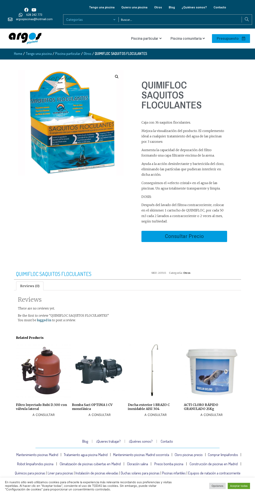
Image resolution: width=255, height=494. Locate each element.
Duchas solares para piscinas (140, 473)
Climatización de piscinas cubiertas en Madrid (90, 464)
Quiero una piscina (134, 7)
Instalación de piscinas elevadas (96, 473)
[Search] (247, 20)
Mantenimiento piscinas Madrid (37, 454)
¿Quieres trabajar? (108, 441)
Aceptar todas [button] (239, 485)
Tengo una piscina (102, 7)
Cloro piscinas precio (189, 454)
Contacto (220, 7)
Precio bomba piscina (168, 464)
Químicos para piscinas (30, 473)
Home (18, 53)
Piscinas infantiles (174, 473)
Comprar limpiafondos (223, 454)
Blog (172, 7)
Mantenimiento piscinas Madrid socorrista (141, 454)
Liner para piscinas (60, 473)
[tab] (29, 286)
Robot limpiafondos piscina (35, 464)
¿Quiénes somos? (194, 7)
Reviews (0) (29, 286)
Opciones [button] (217, 485)
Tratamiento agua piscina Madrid (86, 454)
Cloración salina (137, 464)
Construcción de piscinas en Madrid (214, 464)
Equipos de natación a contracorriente (214, 473)
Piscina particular (144, 39)
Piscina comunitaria (186, 39)
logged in (44, 320)
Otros (158, 7)
